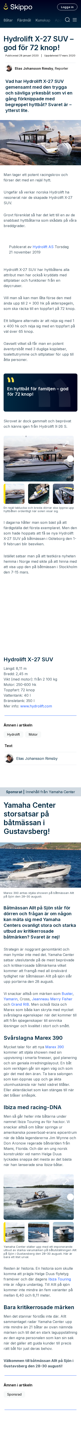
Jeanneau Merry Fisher (52, 999)
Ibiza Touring (59, 1279)
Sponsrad (14, 1394)
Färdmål (24, 20)
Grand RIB (20, 1004)
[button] (70, 458)
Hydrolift (13, 734)
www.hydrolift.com (36, 706)
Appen (60, 20)
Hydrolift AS (43, 247)
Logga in (67, 7)
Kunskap (43, 20)
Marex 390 (54, 1047)
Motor (33, 734)
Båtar (8, 20)
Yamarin (11, 999)
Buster (67, 993)
